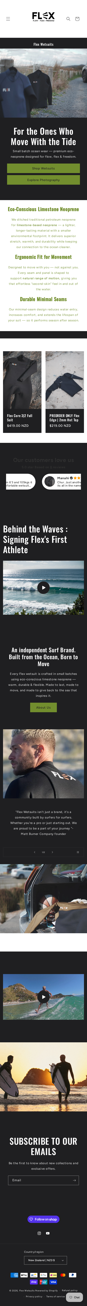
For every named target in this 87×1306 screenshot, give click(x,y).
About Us (43, 707)
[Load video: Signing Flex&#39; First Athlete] (43, 588)
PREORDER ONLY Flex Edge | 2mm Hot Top (65, 418)
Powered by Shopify (46, 1290)
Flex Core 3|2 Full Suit (19, 418)
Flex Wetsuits (27, 1290)
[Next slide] (52, 852)
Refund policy (70, 1290)
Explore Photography (43, 180)
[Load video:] (43, 997)
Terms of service (55, 1296)
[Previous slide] (34, 852)
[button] (8, 18)
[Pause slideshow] (79, 852)
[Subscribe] (74, 1180)
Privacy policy (34, 1296)
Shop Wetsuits (43, 168)
